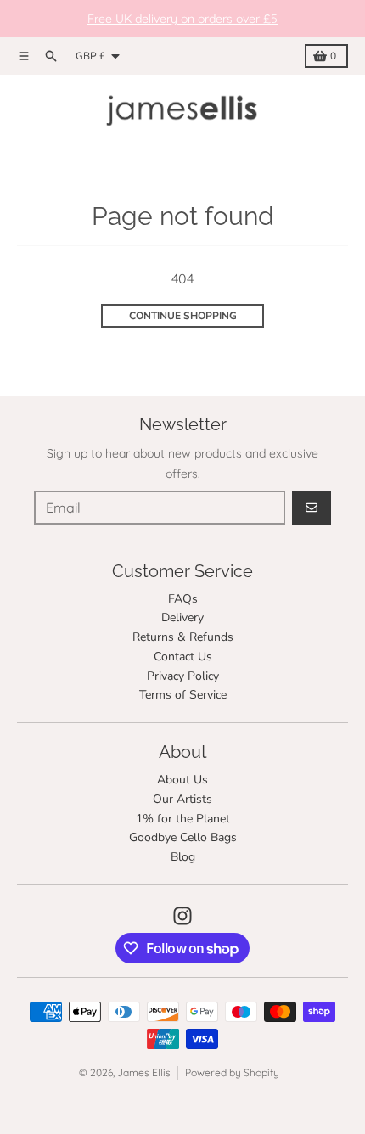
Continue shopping (183, 316)
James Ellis (144, 1072)
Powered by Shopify (232, 1072)
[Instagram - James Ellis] (182, 916)
